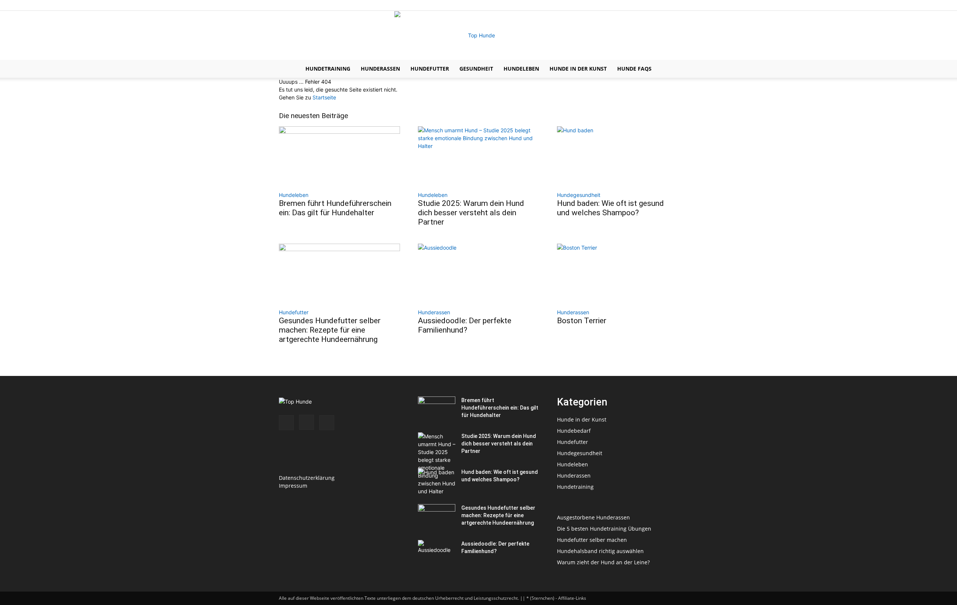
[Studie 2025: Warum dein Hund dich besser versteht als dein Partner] (478, 156)
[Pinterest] (672, 5)
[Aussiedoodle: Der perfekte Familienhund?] (478, 273)
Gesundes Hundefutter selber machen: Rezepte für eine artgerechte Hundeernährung (330, 330)
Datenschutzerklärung (307, 477)
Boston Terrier (581, 320)
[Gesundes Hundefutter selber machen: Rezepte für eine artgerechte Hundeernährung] (339, 273)
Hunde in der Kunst (578, 68)
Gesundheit (476, 68)
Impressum (293, 485)
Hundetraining (327, 68)
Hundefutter (429, 68)
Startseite (324, 97)
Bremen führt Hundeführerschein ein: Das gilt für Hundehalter (335, 208)
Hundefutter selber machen (592, 539)
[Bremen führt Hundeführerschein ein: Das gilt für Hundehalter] (339, 156)
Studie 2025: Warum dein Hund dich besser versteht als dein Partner (471, 212)
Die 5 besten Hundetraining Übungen (604, 528)
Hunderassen (380, 68)
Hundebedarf (574, 430)
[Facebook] (647, 5)
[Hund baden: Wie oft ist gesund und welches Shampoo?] (617, 156)
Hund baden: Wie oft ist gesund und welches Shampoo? (610, 208)
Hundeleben (521, 68)
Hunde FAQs (634, 68)
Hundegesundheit (578, 195)
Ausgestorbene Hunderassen (593, 517)
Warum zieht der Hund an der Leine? (603, 562)
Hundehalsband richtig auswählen (600, 551)
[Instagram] (660, 5)
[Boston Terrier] (617, 273)
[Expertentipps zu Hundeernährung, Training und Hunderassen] (478, 35)
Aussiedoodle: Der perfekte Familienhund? (464, 325)
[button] (669, 69)
